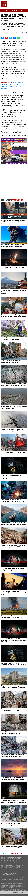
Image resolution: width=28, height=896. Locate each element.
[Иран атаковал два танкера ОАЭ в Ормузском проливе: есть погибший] (14, 513)
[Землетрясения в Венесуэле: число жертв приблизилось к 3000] (14, 745)
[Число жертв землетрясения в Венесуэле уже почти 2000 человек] (14, 836)
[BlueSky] (2, 38)
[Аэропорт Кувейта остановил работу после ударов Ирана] (14, 396)
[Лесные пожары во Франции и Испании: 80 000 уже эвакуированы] (14, 305)
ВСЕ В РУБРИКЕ (12, 853)
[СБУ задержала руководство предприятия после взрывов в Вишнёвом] (14, 465)
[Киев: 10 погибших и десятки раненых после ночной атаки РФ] (14, 722)
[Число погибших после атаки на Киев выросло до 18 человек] (14, 813)
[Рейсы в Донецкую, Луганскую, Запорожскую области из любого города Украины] (14, 151)
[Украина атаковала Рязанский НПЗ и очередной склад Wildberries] (14, 235)
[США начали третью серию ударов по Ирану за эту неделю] (14, 558)
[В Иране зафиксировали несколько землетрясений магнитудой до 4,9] (14, 374)
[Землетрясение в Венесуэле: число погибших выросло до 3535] (14, 699)
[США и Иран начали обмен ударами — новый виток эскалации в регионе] (14, 629)
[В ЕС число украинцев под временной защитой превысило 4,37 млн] (14, 581)
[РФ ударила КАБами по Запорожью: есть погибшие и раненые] (14, 442)
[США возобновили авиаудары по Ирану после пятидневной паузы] (14, 258)
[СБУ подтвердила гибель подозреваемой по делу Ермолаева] (14, 653)
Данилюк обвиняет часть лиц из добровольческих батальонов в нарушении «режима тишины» (13, 85)
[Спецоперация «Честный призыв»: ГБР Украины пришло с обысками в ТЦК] (14, 210)
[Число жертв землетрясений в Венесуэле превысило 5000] (14, 351)
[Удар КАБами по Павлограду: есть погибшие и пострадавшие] (14, 328)
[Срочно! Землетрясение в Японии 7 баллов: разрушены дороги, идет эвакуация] (14, 280)
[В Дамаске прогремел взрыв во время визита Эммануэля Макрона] (14, 676)
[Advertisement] (14, 180)
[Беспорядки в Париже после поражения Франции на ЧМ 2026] (14, 490)
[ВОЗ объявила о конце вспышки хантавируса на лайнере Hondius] (14, 768)
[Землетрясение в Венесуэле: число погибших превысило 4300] (14, 535)
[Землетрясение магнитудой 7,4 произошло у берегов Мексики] (14, 419)
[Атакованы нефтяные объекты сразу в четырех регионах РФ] (14, 606)
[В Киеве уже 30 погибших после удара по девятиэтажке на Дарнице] (14, 790)
